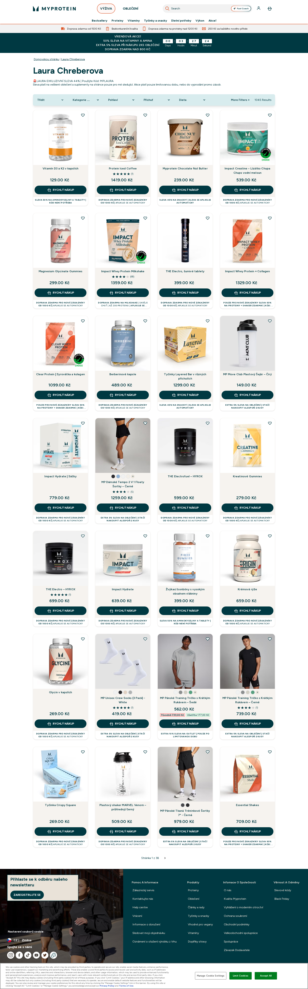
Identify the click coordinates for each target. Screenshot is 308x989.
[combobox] (207, 8)
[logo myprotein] (54, 8)
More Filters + (240, 99)
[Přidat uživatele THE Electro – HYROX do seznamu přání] (82, 535)
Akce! (212, 20)
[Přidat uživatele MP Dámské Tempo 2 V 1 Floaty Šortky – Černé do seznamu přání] (145, 423)
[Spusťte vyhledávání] (167, 8)
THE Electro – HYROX (60, 589)
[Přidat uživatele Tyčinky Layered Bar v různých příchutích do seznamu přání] (207, 320)
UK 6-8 (143, 682)
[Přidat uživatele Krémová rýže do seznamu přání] (269, 535)
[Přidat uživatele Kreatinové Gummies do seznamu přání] (269, 423)
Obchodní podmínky (236, 924)
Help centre (140, 907)
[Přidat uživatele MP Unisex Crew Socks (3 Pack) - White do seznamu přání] (145, 638)
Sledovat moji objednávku (148, 932)
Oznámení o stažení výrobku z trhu (154, 941)
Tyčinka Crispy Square (60, 805)
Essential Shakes (247, 805)
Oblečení (193, 898)
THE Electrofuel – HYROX (185, 476)
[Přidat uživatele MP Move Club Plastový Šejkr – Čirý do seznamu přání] (269, 320)
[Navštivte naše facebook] (19, 955)
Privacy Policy (107, 986)
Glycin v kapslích (60, 692)
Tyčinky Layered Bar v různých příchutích (185, 376)
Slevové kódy (282, 890)
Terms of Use (126, 986)
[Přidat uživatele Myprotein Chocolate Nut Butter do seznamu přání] (207, 115)
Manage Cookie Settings (211, 975)
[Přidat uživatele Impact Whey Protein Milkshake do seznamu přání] (145, 218)
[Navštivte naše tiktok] (27, 955)
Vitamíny (134, 20)
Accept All (266, 975)
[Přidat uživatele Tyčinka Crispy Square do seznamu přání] (82, 751)
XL (102, 466)
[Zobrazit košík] (269, 8)
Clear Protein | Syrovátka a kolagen (60, 374)
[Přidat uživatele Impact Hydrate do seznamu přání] (145, 535)
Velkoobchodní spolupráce (241, 932)
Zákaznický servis (143, 890)
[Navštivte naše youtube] (36, 955)
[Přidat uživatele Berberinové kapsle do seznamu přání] (145, 320)
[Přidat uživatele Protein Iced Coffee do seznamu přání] (145, 115)
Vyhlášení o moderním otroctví (243, 907)
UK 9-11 (102, 682)
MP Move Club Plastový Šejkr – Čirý (247, 374)
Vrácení (137, 915)
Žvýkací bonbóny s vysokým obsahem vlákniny (185, 591)
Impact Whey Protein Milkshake (123, 271)
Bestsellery (99, 20)
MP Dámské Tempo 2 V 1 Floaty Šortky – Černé (122, 484)
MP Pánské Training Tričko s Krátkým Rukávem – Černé (247, 700)
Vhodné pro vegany (200, 924)
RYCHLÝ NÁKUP (63, 189)
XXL (114, 466)
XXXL (239, 682)
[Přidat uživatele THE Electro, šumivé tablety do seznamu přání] (207, 218)
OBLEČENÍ (130, 8)
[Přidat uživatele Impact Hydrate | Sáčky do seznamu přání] (82, 423)
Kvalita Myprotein (235, 898)
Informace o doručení (146, 924)
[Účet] (259, 8)
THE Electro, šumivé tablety (185, 271)
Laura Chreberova (73, 59)
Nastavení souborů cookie (25, 931)
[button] (113, 476)
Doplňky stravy (197, 941)
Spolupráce (231, 941)
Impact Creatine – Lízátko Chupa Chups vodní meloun (247, 170)
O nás (227, 890)
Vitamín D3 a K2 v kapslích (60, 168)
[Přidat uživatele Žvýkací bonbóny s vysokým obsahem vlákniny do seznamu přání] (207, 535)
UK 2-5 (130, 682)
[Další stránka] (165, 858)
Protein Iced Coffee (123, 168)
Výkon (200, 20)
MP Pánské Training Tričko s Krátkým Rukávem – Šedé (185, 700)
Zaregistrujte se (27, 894)
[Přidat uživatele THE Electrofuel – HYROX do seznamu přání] (207, 423)
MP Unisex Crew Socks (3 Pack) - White (123, 700)
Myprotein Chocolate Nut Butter (185, 168)
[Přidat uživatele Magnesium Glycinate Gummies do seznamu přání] (82, 218)
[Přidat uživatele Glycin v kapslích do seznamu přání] (82, 638)
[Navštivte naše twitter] (44, 955)
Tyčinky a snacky (155, 20)
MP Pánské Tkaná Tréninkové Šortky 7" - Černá (185, 813)
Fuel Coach (243, 8)
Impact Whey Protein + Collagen (247, 271)
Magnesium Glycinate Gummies (60, 271)
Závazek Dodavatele (237, 950)
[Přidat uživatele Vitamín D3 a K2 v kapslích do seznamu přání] (82, 115)
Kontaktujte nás (142, 898)
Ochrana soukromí (235, 915)
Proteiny (117, 20)
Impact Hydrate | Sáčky (60, 476)
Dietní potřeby (181, 20)
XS (102, 456)
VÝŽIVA (106, 8)
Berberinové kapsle (122, 374)
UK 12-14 (117, 682)
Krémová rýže (247, 589)
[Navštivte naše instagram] (10, 955)
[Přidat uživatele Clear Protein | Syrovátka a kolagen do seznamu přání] (82, 320)
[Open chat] (53, 955)
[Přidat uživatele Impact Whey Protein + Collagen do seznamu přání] (269, 218)
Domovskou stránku (46, 59)
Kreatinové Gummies (247, 476)
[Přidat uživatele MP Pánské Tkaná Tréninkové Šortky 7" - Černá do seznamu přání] (207, 751)
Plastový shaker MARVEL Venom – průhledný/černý (122, 807)
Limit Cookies (240, 975)
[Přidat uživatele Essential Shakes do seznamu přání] (269, 751)
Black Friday (281, 898)
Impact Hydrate (123, 589)
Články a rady (196, 907)
